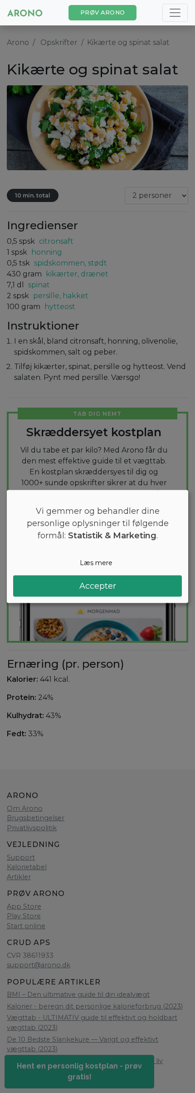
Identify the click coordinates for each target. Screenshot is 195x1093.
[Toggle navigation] (175, 13)
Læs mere (96, 563)
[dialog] (97, 546)
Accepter (97, 586)
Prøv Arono (102, 12)
